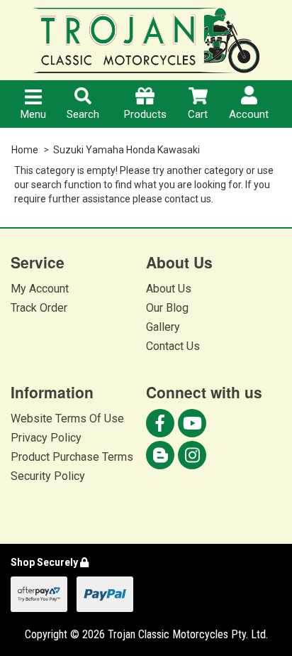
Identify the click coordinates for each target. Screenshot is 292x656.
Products (145, 114)
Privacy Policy (46, 437)
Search (83, 114)
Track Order (39, 308)
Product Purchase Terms (72, 457)
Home (24, 149)
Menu (33, 114)
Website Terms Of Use (67, 418)
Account (249, 114)
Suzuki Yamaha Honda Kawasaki (126, 149)
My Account (40, 288)
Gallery (163, 327)
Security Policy (48, 476)
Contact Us (173, 346)
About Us (168, 288)
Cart (198, 114)
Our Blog (167, 308)
